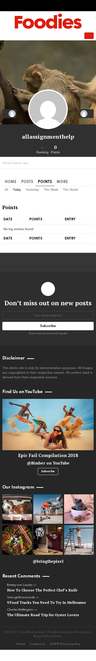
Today (17, 189)
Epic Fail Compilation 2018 (48, 455)
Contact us (37, 644)
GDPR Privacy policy (65, 644)
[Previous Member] (9, 113)
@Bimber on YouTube (48, 463)
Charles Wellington (20, 609)
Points (45, 182)
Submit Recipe (89, 35)
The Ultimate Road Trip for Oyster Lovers (43, 614)
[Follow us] (61, 35)
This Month (70, 189)
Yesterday (32, 189)
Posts (27, 182)
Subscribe (48, 471)
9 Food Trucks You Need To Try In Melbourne (46, 602)
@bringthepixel (48, 561)
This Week (51, 189)
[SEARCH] (69, 35)
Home (11, 182)
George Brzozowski (21, 597)
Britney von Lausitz (19, 585)
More (62, 182)
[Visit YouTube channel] (48, 424)
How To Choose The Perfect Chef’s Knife (42, 590)
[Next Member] (86, 113)
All (6, 189)
